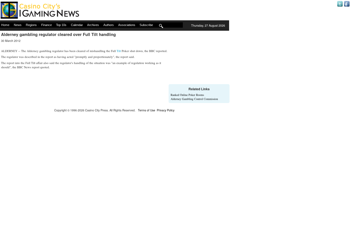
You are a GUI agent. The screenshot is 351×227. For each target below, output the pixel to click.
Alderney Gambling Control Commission (194, 99)
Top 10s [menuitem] (61, 25)
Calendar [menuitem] (77, 25)
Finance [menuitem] (46, 25)
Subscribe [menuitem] (146, 25)
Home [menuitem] (5, 25)
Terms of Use (146, 110)
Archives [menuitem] (93, 25)
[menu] (91, 25)
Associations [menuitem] (126, 25)
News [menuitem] (18, 25)
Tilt (119, 51)
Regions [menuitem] (31, 25)
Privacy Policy (165, 110)
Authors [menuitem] (108, 25)
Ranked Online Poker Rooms (187, 95)
